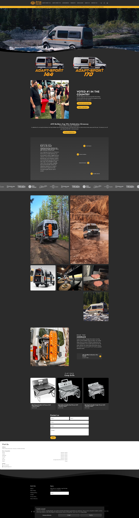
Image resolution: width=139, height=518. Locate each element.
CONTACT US (94, 2)
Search (31, 488)
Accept (68, 515)
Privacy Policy (84, 512)
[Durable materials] (92, 174)
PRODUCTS (73, 2)
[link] (104, 3)
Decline (91, 515)
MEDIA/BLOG (80, 2)
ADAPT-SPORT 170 (56, 2)
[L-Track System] (84, 146)
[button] (101, 3)
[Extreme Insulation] (78, 154)
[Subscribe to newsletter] (67, 493)
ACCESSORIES (65, 2)
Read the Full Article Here (84, 103)
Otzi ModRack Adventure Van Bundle (90, 355)
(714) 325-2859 (6, 465)
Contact (32, 494)
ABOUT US (87, 2)
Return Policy (33, 490)
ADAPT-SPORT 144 (46, 2)
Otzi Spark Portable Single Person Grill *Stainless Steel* (95, 405)
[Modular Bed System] (88, 163)
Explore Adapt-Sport (83, 107)
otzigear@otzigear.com (8, 466)
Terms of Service (33, 498)
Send (53, 437)
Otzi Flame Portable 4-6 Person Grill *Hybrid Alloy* (41, 405)
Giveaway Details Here (69, 132)
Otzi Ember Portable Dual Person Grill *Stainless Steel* (68, 405)
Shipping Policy (33, 492)
